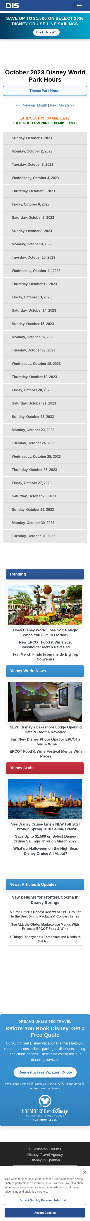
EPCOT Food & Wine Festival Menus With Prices (46, 753)
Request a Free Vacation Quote (45, 1072)
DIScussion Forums (45, 1149)
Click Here (43, 32)
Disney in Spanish (45, 1160)
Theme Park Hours (45, 91)
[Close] (85, 1172)
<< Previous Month (31, 105)
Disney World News (27, 671)
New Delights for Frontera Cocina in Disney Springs (45, 900)
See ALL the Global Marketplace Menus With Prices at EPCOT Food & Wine (45, 927)
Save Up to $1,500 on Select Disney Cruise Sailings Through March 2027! (46, 838)
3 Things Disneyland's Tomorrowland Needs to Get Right (45, 939)
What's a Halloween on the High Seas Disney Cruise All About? (45, 850)
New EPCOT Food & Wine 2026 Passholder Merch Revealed (45, 644)
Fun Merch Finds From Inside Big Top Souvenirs (45, 656)
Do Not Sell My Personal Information (45, 1200)
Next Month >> (62, 105)
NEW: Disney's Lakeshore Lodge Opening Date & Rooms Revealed (46, 729)
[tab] (45, 138)
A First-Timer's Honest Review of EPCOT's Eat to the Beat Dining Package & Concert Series (45, 914)
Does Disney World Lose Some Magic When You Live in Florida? (45, 632)
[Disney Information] (12, 5)
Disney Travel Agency (45, 1155)
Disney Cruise (22, 768)
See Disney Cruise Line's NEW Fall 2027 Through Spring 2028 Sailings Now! (45, 826)
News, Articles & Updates (33, 884)
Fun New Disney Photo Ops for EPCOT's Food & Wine (46, 741)
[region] (45, 1193)
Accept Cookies (45, 1212)
